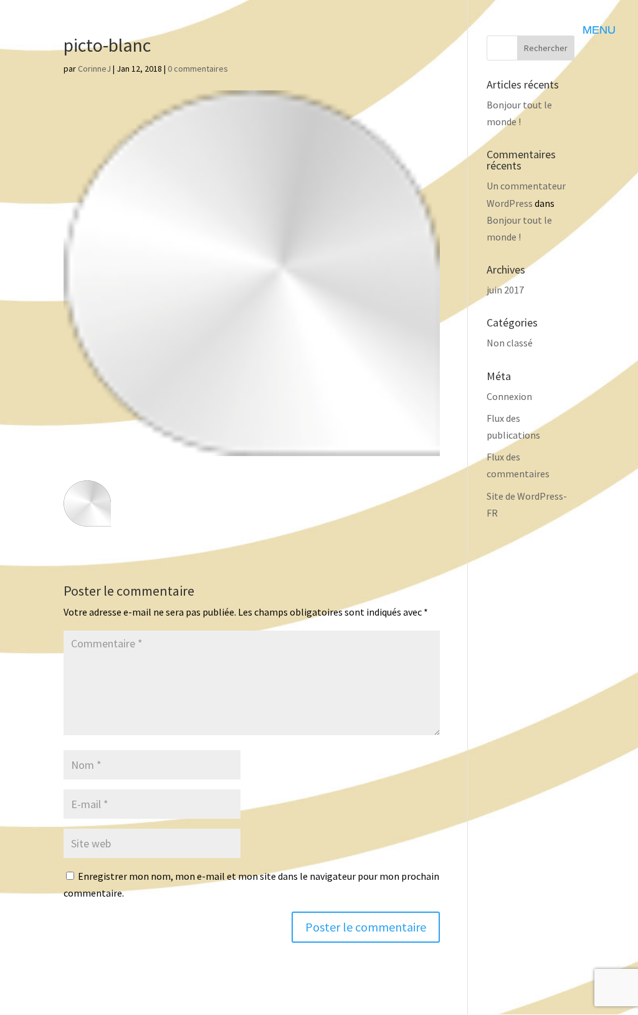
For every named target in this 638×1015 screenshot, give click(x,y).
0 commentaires (198, 68)
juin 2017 (505, 290)
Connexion (509, 396)
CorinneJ (94, 68)
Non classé (510, 342)
